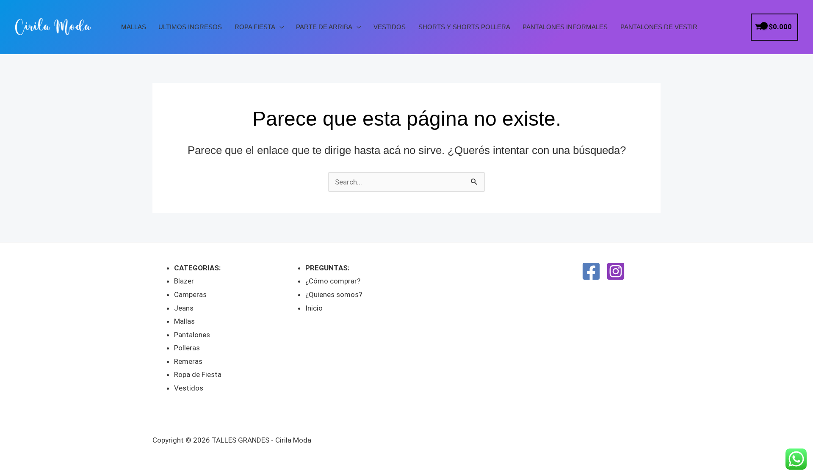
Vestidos (389, 27)
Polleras (187, 348)
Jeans (184, 308)
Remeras (188, 361)
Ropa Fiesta (255, 27)
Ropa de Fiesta (197, 374)
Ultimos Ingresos (190, 27)
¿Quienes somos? (333, 294)
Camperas (190, 294)
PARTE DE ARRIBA (324, 27)
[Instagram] (615, 271)
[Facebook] (591, 271)
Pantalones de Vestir (658, 27)
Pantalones (192, 334)
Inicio (314, 308)
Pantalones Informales (565, 27)
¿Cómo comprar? (332, 281)
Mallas (133, 27)
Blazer (184, 281)
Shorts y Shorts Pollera (464, 27)
